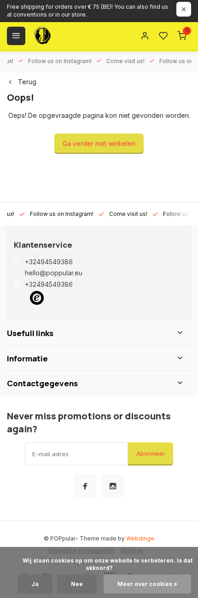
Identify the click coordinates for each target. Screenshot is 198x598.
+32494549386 (49, 262)
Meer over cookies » (147, 584)
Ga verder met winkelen (99, 143)
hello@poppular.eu (53, 273)
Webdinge (140, 538)
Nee (77, 584)
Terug (27, 82)
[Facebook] (85, 486)
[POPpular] (64, 36)
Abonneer (150, 453)
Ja (35, 584)
